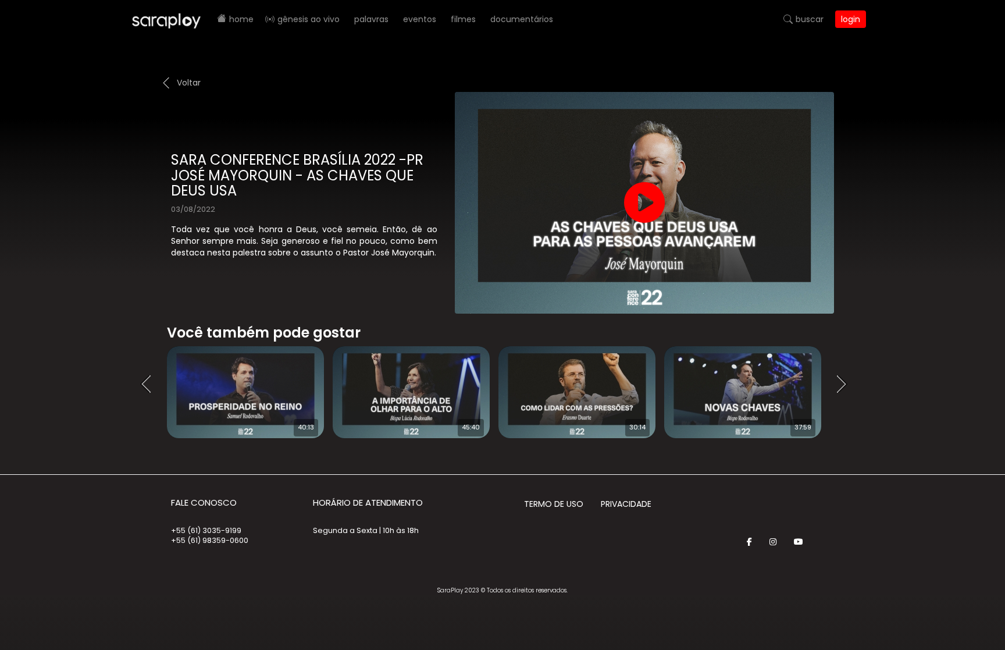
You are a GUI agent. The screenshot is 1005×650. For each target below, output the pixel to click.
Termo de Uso (553, 504)
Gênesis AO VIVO (308, 19)
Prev (149, 384)
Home (241, 19)
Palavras (371, 19)
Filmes (463, 19)
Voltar (189, 82)
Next (845, 384)
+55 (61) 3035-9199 (206, 530)
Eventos (419, 19)
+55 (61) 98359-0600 (209, 540)
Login (850, 19)
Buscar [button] (810, 19)
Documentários (521, 19)
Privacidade (626, 504)
